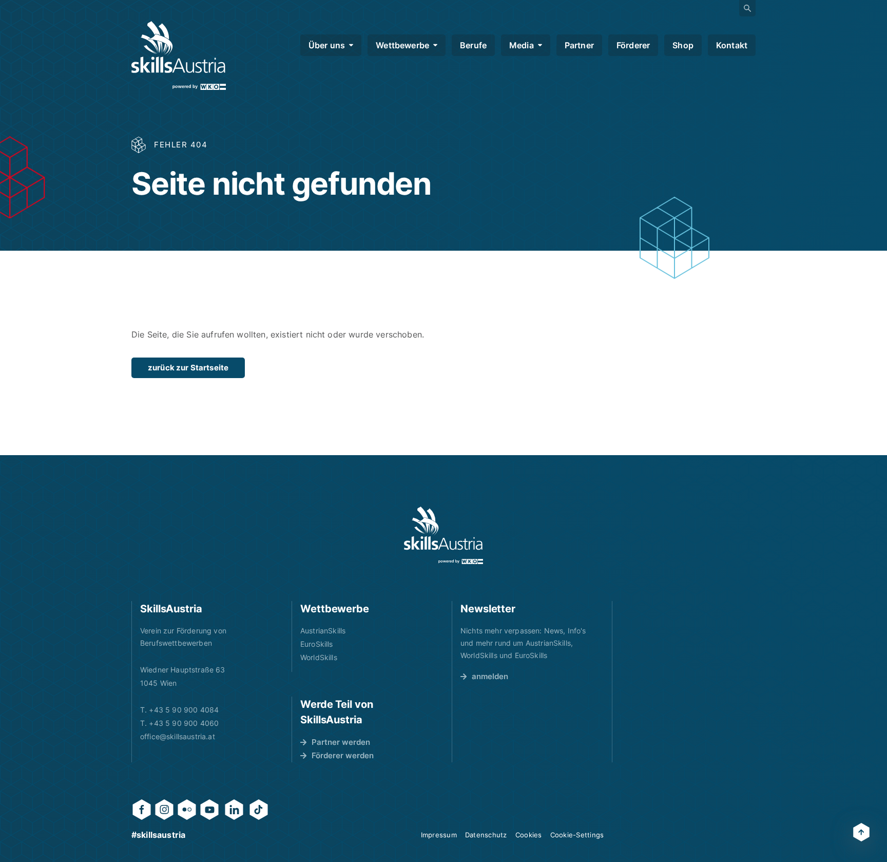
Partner (579, 45)
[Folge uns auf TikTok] (258, 809)
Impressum (439, 835)
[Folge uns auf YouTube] (209, 809)
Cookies (528, 835)
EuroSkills (316, 644)
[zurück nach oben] (861, 832)
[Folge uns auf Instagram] (164, 809)
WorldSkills (318, 657)
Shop (682, 45)
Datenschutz (486, 835)
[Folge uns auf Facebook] (141, 809)
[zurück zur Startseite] (178, 55)
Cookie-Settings (577, 835)
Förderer (633, 45)
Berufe (473, 45)
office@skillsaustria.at (177, 736)
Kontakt (731, 45)
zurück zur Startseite (188, 367)
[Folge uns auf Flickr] (187, 809)
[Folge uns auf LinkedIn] (234, 809)
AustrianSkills (322, 630)
